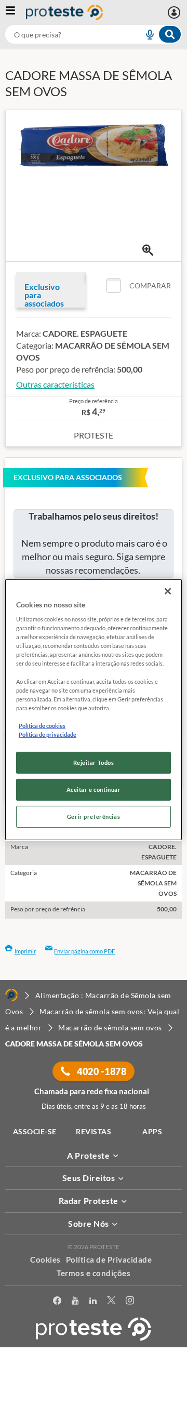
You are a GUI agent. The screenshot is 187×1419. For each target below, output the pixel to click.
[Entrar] (175, 12)
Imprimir (25, 951)
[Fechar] (167, 590)
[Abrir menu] (15, 12)
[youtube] (75, 1302)
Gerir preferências (93, 816)
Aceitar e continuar (93, 789)
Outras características (55, 384)
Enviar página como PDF (84, 951)
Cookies (45, 1259)
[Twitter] (111, 1302)
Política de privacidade (47, 734)
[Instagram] (130, 1302)
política (145, 1396)
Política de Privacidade (109, 1259)
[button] (138, 286)
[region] (93, 709)
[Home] (11, 995)
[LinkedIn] (93, 1302)
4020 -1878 (101, 1071)
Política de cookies (42, 725)
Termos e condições (93, 1273)
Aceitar (94, 1413)
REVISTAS (93, 1131)
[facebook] (57, 1302)
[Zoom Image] (147, 250)
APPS (152, 1131)
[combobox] (93, 34)
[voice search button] (145, 34)
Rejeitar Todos (93, 762)
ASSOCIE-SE (35, 1131)
